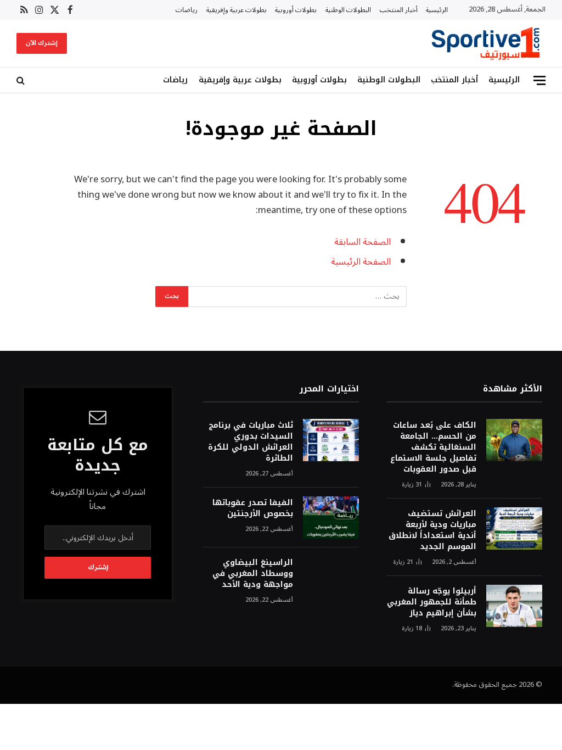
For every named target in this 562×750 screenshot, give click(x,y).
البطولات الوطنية (348, 10)
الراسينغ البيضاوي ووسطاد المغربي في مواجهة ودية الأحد (252, 573)
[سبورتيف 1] (486, 43)
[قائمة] (539, 80)
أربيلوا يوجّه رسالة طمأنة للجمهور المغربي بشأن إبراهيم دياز (431, 602)
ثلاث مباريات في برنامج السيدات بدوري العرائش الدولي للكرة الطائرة (250, 442)
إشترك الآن (42, 43)
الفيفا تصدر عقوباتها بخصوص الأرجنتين (252, 508)
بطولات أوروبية (296, 10)
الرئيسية (437, 10)
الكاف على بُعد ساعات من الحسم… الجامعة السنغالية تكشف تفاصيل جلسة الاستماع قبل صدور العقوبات (433, 447)
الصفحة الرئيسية (361, 261)
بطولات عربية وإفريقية (236, 10)
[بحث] (21, 80)
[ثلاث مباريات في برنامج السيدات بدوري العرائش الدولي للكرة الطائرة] (331, 440)
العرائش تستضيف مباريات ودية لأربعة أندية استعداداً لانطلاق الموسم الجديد (432, 530)
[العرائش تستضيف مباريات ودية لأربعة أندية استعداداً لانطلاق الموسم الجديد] (514, 528)
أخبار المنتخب (399, 10)
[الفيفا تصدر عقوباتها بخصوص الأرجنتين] (331, 517)
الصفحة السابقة (362, 241)
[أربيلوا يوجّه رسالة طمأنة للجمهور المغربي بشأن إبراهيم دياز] (514, 606)
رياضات (187, 10)
